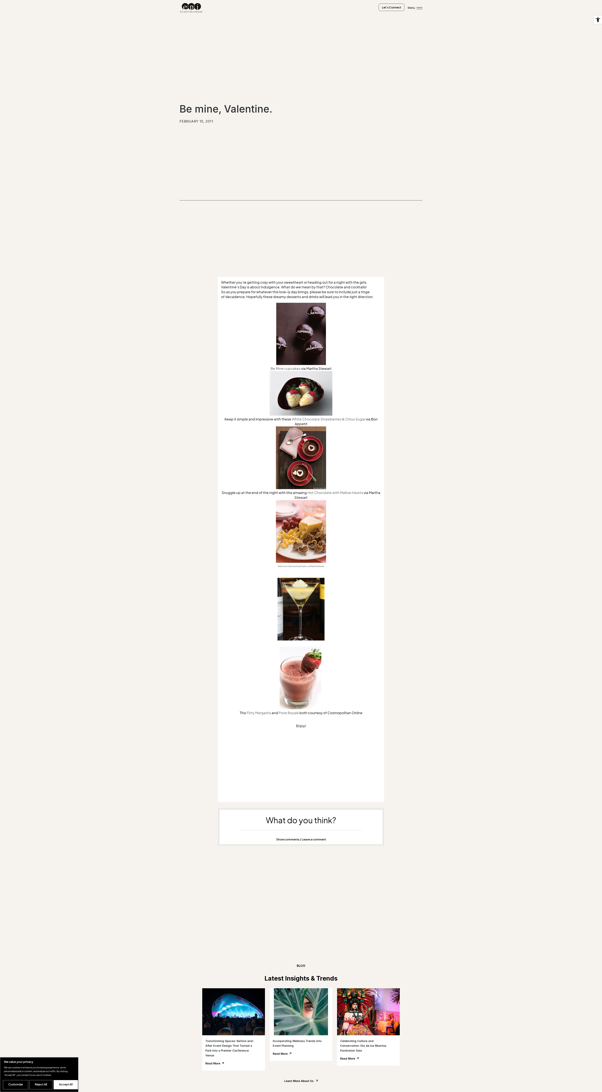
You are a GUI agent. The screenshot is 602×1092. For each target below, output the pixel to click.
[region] (39, 1074)
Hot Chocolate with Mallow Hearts (335, 493)
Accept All (66, 1084)
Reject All (41, 1084)
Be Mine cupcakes (286, 369)
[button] (598, 20)
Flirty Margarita (259, 713)
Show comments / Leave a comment (301, 839)
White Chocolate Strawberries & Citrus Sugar (328, 419)
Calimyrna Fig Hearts (297, 566)
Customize (15, 1084)
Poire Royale (289, 713)
